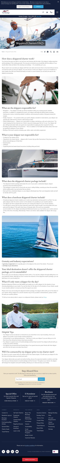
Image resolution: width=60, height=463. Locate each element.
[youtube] (17, 451)
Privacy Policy (21, 384)
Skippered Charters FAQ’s (11, 51)
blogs (45, 297)
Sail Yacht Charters (18, 413)
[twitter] (8, 451)
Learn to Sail (16, 431)
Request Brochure (48, 402)
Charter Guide (5, 429)
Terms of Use (40, 418)
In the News (28, 421)
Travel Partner (5, 431)
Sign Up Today (29, 400)
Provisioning (51, 426)
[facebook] (3, 451)
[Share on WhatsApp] (54, 52)
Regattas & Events (18, 424)
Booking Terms (41, 415)
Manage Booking (52, 413)
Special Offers (5, 426)
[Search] (43, 12)
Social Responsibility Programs (28, 430)
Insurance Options (41, 413)
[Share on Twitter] (47, 51)
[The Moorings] (6, 12)
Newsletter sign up (7, 415)
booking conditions (30, 445)
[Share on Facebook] (44, 52)
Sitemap (50, 429)
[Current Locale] (55, 451)
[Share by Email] (57, 52)
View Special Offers (10, 400)
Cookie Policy (40, 420)
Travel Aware (40, 430)
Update (38, 6)
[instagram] (12, 451)
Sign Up (41, 379)
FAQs (49, 415)
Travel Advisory (41, 425)
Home (3, 51)
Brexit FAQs (40, 428)
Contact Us (5, 413)
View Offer (38, 16)
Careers (27, 424)
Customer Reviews (30, 438)
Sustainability (28, 426)
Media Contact (29, 435)
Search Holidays (30, 459)
